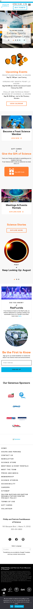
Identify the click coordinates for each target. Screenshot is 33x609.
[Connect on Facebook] (16, 539)
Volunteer (6, 509)
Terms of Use (8, 501)
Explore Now (15, 212)
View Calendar (16, 103)
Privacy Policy (9, 498)
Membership (7, 477)
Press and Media (9, 473)
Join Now (15, 138)
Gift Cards (6, 505)
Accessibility (8, 484)
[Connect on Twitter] (9, 539)
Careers (5, 487)
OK (12, 606)
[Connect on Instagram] (23, 539)
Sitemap (5, 491)
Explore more (16, 230)
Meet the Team (8, 469)
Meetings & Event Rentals (15, 466)
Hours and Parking (11, 452)
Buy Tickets (20, 7)
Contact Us (7, 455)
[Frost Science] (5, 5)
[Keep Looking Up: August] (16, 250)
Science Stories (9, 480)
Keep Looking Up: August (16, 270)
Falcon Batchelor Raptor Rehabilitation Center (14, 495)
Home (4, 448)
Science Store (8, 462)
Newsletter (7, 459)
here (20, 316)
